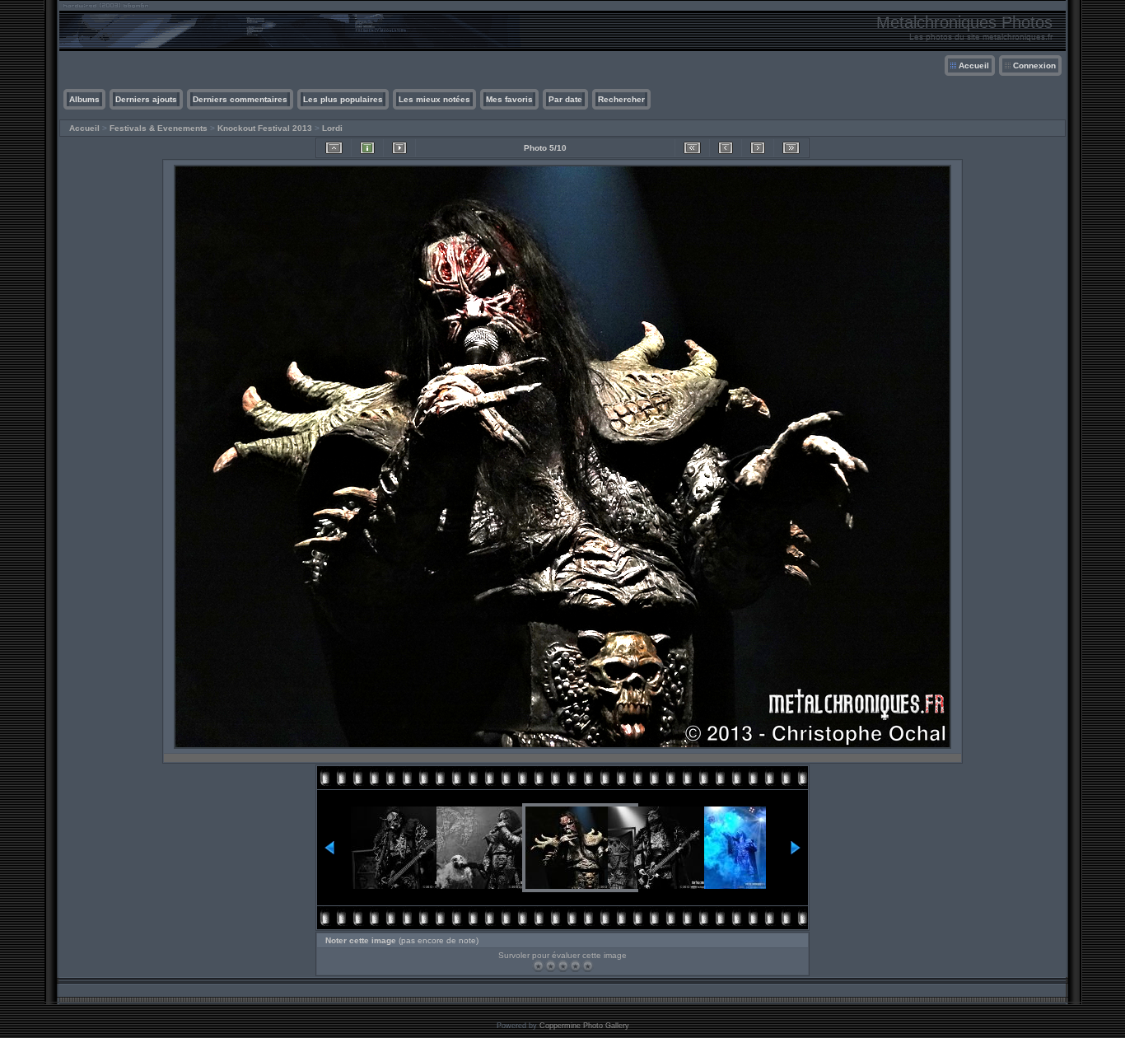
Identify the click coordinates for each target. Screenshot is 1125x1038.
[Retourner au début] (692, 148)
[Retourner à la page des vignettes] (334, 148)
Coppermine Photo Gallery (584, 1026)
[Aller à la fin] (791, 148)
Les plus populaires (343, 99)
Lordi (332, 128)
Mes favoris (509, 99)
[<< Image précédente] (725, 148)
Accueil (974, 65)
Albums (84, 99)
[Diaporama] (399, 148)
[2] (550, 966)
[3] (563, 966)
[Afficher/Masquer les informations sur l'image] (367, 148)
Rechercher (621, 99)
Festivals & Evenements (159, 128)
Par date (565, 99)
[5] (587, 966)
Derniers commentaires (240, 99)
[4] (575, 966)
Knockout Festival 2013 (264, 128)
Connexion (1034, 65)
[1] (538, 966)
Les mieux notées (434, 99)
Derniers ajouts (146, 99)
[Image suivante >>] (757, 148)
